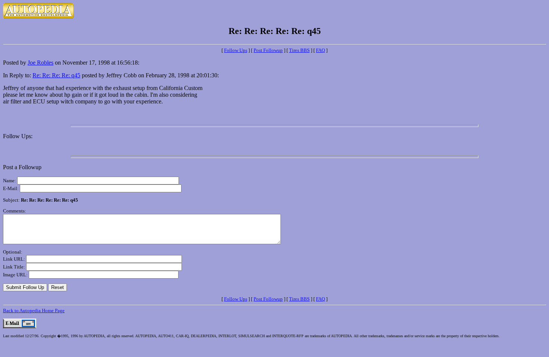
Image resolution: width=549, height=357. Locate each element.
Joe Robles (40, 62)
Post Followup (268, 50)
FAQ (320, 50)
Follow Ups (235, 50)
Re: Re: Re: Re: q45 (56, 75)
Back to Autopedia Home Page (34, 310)
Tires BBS (299, 50)
